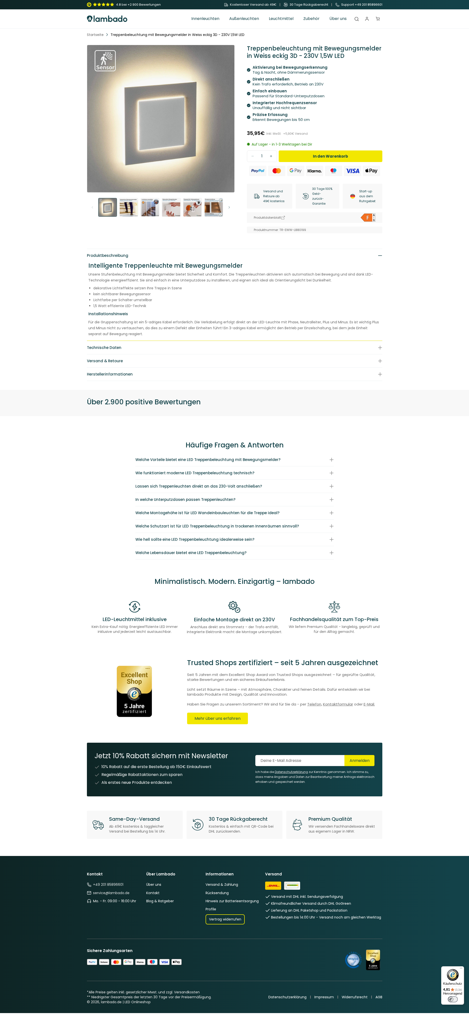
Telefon (314, 704)
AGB (378, 997)
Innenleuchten (205, 18)
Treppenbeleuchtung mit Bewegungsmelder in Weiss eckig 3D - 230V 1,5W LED (177, 34)
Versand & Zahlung (222, 884)
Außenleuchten (244, 18)
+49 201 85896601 (108, 884)
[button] (205, 18)
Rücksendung (217, 892)
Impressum (324, 997)
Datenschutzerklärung (287, 997)
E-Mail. (369, 704)
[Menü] (461, 969)
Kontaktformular (338, 704)
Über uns (153, 884)
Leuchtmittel (281, 18)
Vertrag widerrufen (225, 919)
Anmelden (360, 760)
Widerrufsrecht (355, 997)
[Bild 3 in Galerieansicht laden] (150, 207)
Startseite (95, 34)
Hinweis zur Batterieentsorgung (232, 901)
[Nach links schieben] (92, 207)
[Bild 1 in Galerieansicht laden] (107, 207)
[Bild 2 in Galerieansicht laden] (128, 207)
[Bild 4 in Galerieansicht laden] (171, 207)
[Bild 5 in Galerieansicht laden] (192, 207)
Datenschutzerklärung (291, 772)
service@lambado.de (111, 892)
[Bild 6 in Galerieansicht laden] (213, 207)
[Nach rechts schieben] (229, 207)
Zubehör (311, 18)
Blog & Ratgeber (160, 901)
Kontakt (153, 892)
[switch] (453, 999)
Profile (211, 909)
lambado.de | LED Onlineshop (126, 1002)
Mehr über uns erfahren (217, 718)
